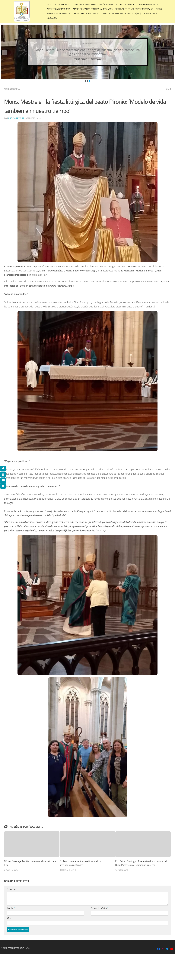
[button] (85, 81)
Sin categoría (117, 43)
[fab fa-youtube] (171, 949)
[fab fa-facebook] (158, 949)
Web (9, 918)
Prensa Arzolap (16, 118)
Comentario (12, 889)
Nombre (11, 908)
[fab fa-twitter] (167, 949)
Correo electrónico (99, 908)
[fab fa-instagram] (163, 949)
